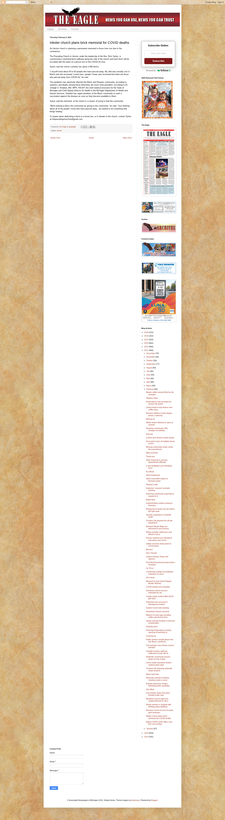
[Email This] (82, 126)
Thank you (150, 456)
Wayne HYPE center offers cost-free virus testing (159, 723)
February (150, 389)
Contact (75, 29)
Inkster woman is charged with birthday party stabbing (158, 706)
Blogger (154, 800)
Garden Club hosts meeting (157, 608)
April (148, 382)
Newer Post (55, 138)
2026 (146, 332)
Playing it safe (152, 484)
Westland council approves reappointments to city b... (157, 700)
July (148, 371)
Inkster (59, 130)
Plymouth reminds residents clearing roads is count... (157, 679)
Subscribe (158, 61)
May (148, 378)
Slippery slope (152, 398)
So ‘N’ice (150, 568)
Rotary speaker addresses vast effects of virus (159, 533)
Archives (62, 29)
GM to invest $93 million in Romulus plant (157, 480)
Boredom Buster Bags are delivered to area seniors (157, 527)
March (149, 386)
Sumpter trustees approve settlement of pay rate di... (157, 652)
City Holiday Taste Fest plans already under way (158, 694)
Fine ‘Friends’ (151, 553)
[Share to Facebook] (91, 126)
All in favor (150, 578)
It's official (150, 472)
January (150, 729)
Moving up (150, 419)
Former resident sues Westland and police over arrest (159, 539)
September (151, 364)
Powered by (151, 70)
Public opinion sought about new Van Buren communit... (159, 640)
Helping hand (151, 626)
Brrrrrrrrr (149, 550)
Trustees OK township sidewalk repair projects (159, 669)
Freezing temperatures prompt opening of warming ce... (158, 631)
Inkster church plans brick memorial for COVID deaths (158, 717)
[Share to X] (88, 126)
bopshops (135, 800)
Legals (50, 29)
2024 (146, 340)
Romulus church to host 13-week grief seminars (159, 711)
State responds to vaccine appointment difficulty (156, 461)
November (151, 357)
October (149, 360)
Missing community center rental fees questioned (159, 448)
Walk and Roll (152, 453)
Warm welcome (152, 674)
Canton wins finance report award (160, 438)
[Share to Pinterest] (94, 126)
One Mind (150, 689)
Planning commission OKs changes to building (157, 429)
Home (91, 138)
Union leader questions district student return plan (158, 664)
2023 (146, 343)
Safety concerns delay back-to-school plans (159, 545)
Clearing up (151, 636)
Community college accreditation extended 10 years (159, 573)
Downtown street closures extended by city (156, 592)
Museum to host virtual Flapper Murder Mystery (159, 582)
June (148, 375)
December (151, 353)
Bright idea (150, 500)
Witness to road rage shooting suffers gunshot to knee (158, 616)
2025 (146, 336)
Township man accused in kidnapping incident (157, 603)
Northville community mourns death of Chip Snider (158, 658)
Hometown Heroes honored (157, 611)
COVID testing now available (158, 587)
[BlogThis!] (85, 126)
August (149, 368)
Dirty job (149, 434)
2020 (146, 733)
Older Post (127, 138)
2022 (146, 347)
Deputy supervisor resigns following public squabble (158, 685)
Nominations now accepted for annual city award (158, 403)
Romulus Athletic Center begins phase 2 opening (159, 414)
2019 (146, 737)
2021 (146, 350)
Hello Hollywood (153, 475)
